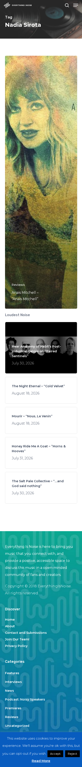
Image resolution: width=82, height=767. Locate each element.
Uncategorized (17, 726)
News (9, 691)
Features (12, 673)
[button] (75, 5)
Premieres (13, 708)
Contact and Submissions (26, 633)
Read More (41, 761)
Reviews (18, 285)
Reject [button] (72, 753)
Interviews (13, 682)
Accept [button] (55, 753)
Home (10, 620)
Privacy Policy (16, 646)
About (10, 626)
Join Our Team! (17, 639)
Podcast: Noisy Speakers (25, 699)
